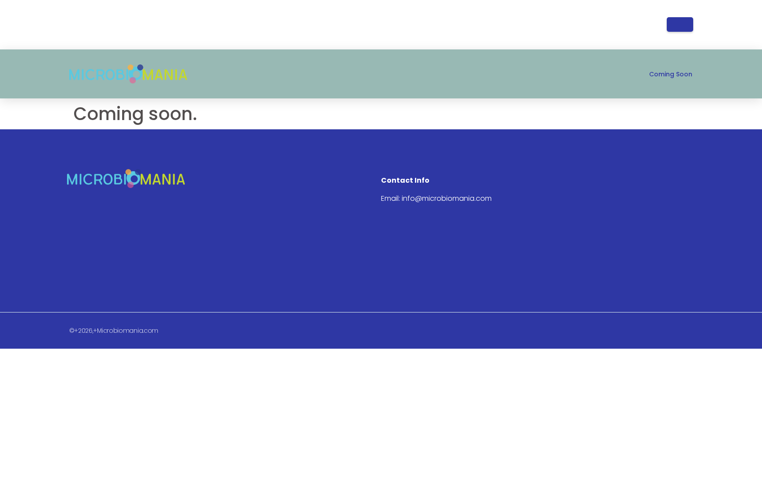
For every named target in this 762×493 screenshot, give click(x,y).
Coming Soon (670, 74)
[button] (680, 24)
